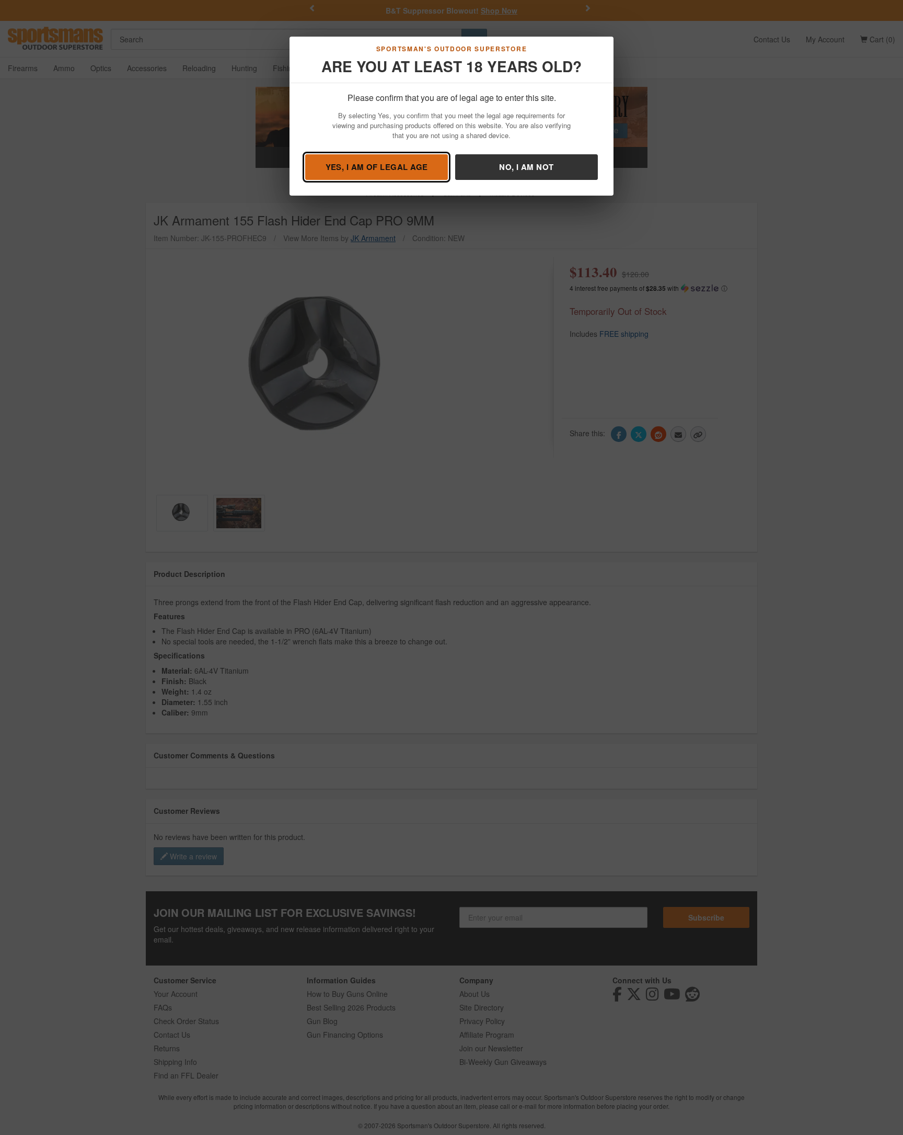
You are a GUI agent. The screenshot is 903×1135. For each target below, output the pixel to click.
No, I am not (526, 167)
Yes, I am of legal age (377, 167)
